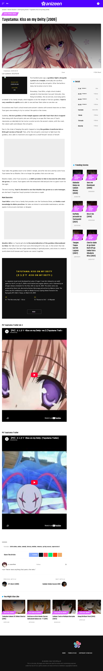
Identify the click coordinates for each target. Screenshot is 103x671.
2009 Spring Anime (10, 14)
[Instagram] (53, 564)
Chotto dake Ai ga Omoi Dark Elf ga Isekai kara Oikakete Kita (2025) (92, 249)
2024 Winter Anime (60, 613)
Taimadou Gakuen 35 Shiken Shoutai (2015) (13, 617)
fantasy (29, 547)
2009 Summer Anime (91, 177)
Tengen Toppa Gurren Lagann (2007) (76, 248)
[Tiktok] (85, 115)
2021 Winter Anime (76, 208)
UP (60, 661)
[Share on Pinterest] (73, 72)
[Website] (42, 564)
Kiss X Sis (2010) (90, 215)
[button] (3, 3)
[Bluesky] (63, 564)
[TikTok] (58, 564)
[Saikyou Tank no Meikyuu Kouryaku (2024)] (64, 607)
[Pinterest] (55, 564)
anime (19, 547)
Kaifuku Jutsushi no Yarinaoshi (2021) (77, 217)
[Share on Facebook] (67, 72)
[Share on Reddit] (79, 72)
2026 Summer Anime (77, 177)
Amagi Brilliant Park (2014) (86, 616)
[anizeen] (51, 4)
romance (39, 547)
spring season (47, 547)
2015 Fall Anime (9, 613)
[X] (47, 564)
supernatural (56, 547)
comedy (24, 547)
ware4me (13, 564)
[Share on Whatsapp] (76, 72)
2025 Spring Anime (91, 237)
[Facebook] (45, 564)
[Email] (82, 72)
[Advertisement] (34, 153)
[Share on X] (70, 72)
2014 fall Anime (84, 613)
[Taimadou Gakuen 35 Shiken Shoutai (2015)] (13, 607)
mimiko (34, 547)
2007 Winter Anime (76, 237)
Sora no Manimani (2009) (91, 185)
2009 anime (13, 547)
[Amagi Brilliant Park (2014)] (89, 607)
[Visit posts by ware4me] (4, 564)
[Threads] (61, 564)
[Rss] (66, 564)
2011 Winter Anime (35, 613)
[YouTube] (50, 564)
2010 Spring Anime (91, 208)
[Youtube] (85, 110)
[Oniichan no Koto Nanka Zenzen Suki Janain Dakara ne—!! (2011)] (38, 607)
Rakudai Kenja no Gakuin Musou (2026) (76, 188)
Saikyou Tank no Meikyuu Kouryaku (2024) (64, 617)
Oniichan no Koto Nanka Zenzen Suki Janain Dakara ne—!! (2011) (37, 617)
